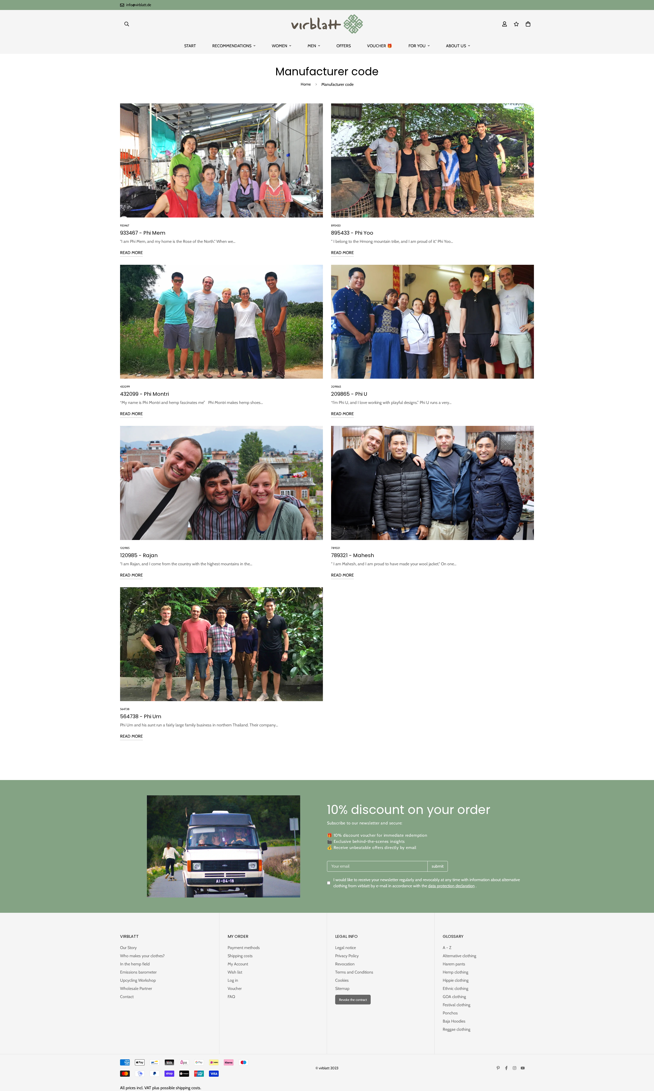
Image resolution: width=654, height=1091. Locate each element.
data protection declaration (451, 885)
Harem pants (454, 964)
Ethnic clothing (455, 988)
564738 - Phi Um (140, 716)
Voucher (235, 988)
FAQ (231, 996)
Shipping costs (240, 955)
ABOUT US (456, 45)
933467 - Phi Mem (142, 232)
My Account (238, 964)
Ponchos (450, 1013)
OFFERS (343, 45)
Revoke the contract (353, 1000)
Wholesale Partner (136, 988)
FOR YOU (417, 45)
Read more (131, 252)
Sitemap (342, 988)
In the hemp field (135, 964)
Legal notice (345, 947)
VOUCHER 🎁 (379, 45)
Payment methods (244, 947)
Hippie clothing (456, 980)
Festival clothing (456, 1004)
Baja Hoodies (454, 1021)
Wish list (235, 972)
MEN (312, 45)
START (190, 45)
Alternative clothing (459, 955)
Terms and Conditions (354, 972)
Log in (233, 980)
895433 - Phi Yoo (352, 232)
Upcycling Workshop (138, 980)
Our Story (128, 947)
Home (306, 84)
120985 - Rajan (139, 555)
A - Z (447, 947)
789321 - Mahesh (352, 555)
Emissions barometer (138, 972)
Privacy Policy (347, 955)
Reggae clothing (456, 1029)
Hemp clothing (455, 972)
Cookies (342, 980)
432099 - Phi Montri (144, 394)
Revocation (345, 964)
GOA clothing (454, 996)
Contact (127, 996)
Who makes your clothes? (142, 955)
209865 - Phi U (349, 394)
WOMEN (279, 45)
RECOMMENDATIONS (231, 45)
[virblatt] (327, 24)
